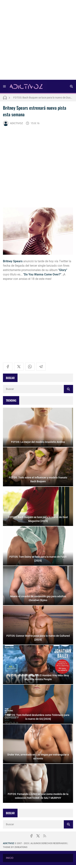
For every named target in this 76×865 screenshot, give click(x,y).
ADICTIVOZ (16, 123)
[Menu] (4, 86)
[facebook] (8, 367)
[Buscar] (71, 86)
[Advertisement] (38, 41)
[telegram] (41, 367)
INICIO (9, 857)
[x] (19, 367)
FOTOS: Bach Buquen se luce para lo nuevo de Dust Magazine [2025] (43, 97)
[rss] (44, 835)
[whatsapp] (30, 367)
